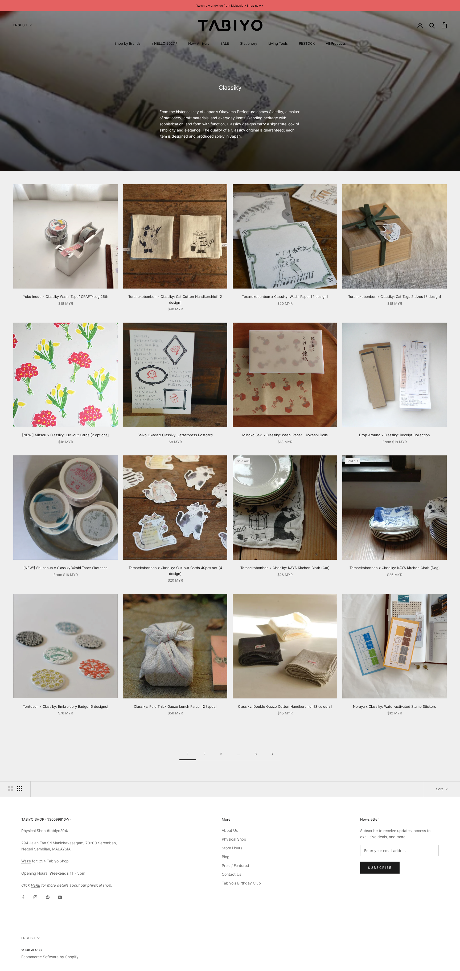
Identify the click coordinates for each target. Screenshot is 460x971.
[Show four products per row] (19, 788)
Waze (26, 861)
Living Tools (278, 43)
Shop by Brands (127, 43)
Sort (440, 789)
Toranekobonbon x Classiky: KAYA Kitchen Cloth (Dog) (395, 568)
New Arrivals (198, 43)
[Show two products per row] (10, 788)
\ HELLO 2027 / (164, 43)
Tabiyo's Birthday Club (241, 883)
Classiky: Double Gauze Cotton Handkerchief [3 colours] (285, 706)
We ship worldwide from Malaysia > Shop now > (230, 5)
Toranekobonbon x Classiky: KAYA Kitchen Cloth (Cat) (285, 568)
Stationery (248, 43)
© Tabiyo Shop (31, 950)
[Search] (432, 25)
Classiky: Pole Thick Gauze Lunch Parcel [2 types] (175, 706)
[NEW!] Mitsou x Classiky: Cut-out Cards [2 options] (65, 435)
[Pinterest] (48, 897)
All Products (336, 43)
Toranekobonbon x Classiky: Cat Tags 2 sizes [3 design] (394, 296)
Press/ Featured (235, 865)
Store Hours (232, 848)
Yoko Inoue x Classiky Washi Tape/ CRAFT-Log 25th (65, 296)
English (20, 25)
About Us (230, 830)
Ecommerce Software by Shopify (50, 956)
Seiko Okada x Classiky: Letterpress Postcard (175, 435)
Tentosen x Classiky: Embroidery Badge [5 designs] (65, 706)
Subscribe (380, 868)
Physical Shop (234, 839)
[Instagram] (35, 897)
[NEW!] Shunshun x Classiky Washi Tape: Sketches (65, 568)
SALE (224, 43)
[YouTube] (60, 897)
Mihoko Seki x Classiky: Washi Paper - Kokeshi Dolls (285, 435)
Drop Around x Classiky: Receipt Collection (394, 435)
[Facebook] (23, 897)
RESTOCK (307, 43)
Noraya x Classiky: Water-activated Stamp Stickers (394, 706)
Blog (225, 856)
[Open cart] (444, 25)
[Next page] (272, 754)
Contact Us (231, 874)
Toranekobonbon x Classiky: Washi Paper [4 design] (285, 296)
